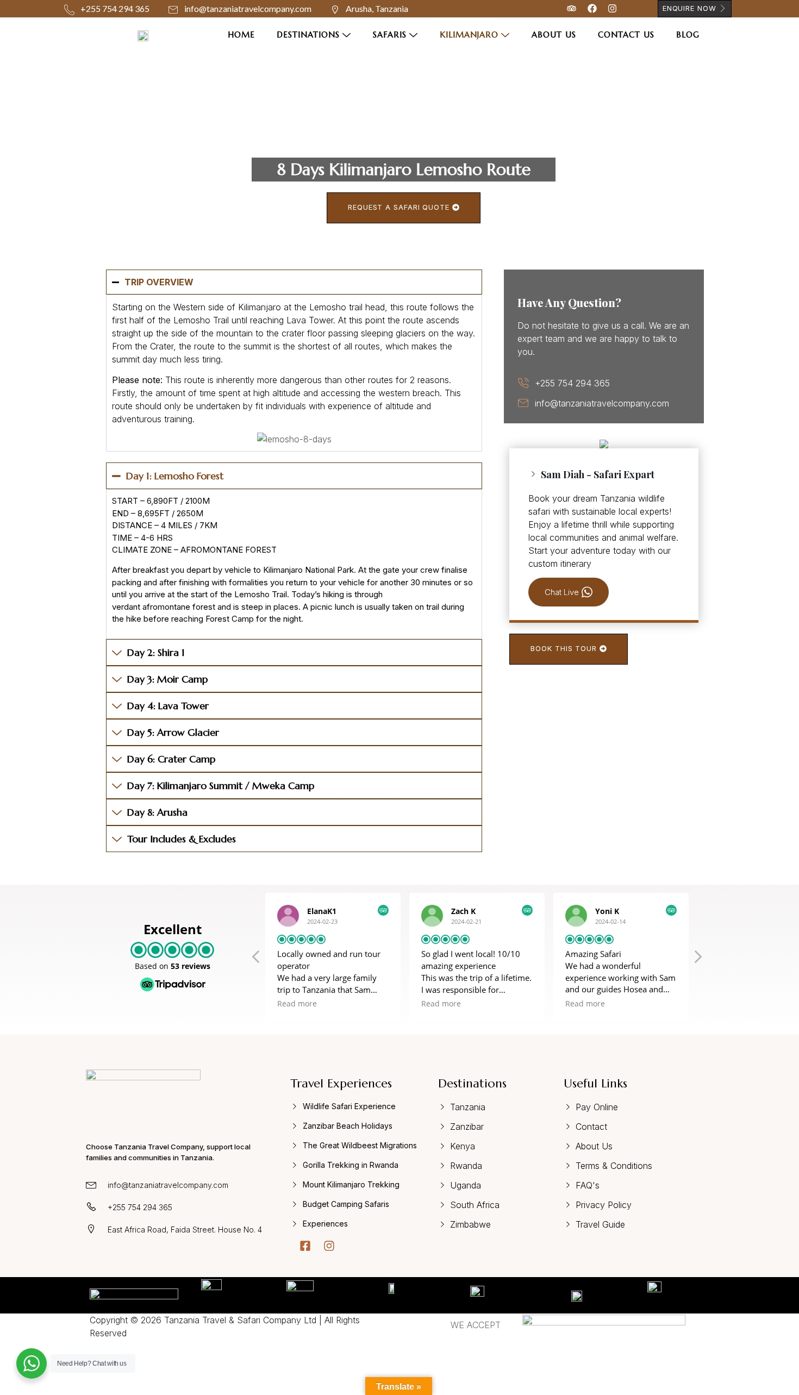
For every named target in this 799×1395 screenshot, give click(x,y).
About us (554, 34)
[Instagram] (329, 1246)
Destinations (308, 34)
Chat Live (562, 592)
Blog (688, 34)
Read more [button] (297, 1004)
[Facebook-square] (305, 1246)
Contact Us (626, 34)
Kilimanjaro (469, 34)
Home (241, 34)
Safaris (390, 34)
